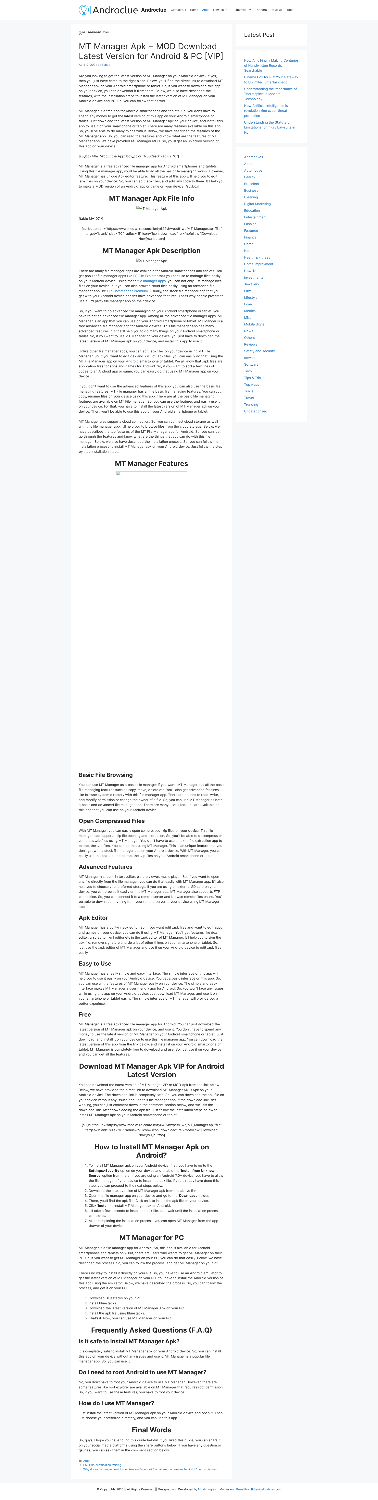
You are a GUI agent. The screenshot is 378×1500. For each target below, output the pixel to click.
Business (251, 190)
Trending (251, 405)
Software (251, 364)
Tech (289, 10)
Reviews (277, 10)
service (249, 358)
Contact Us (178, 10)
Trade (248, 391)
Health (249, 251)
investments (253, 277)
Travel (249, 398)
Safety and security (259, 351)
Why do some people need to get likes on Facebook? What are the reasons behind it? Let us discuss (150, 1469)
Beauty (249, 177)
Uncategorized (255, 411)
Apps (205, 10)
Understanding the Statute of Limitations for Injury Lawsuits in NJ (269, 127)
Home (194, 10)
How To (218, 10)
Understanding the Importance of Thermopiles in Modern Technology (270, 94)
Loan (248, 304)
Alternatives (253, 157)
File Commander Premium (127, 291)
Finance (250, 237)
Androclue (153, 10)
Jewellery (251, 284)
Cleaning (251, 197)
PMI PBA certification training (102, 1465)
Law (247, 291)
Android (132, 361)
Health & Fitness (257, 257)
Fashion (250, 224)
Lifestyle (240, 10)
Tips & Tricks (254, 378)
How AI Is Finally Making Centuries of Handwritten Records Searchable (271, 65)
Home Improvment (258, 264)
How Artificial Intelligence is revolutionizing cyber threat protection (266, 110)
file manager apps (151, 281)
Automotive (253, 170)
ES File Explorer (145, 276)
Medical (250, 311)
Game (249, 244)
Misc (247, 318)
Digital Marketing (257, 204)
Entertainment (255, 217)
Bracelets (251, 184)
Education (252, 211)
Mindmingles (207, 1489)
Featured (251, 231)
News (248, 331)
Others (262, 10)
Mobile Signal (254, 324)
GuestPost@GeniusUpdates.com (259, 1489)
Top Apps (251, 384)
